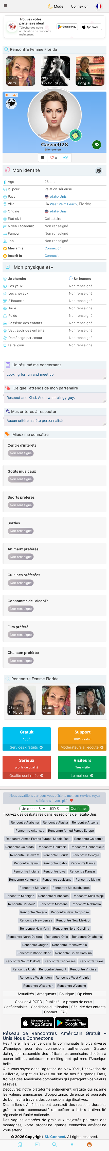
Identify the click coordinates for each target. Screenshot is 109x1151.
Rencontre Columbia (52, 847)
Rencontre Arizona (85, 822)
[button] (5, 5)
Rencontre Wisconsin (38, 986)
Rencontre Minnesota (53, 896)
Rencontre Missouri (21, 904)
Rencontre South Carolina (73, 953)
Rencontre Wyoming (71, 986)
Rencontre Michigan (20, 896)
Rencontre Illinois (83, 863)
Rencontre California (88, 839)
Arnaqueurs (46, 994)
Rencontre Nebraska (86, 904)
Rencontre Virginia (83, 969)
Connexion (79, 6)
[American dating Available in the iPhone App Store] (38, 1020)
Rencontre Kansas (83, 871)
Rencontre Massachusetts (70, 888)
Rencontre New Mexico (72, 920)
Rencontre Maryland (34, 888)
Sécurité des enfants (88, 1007)
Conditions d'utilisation (49, 1007)
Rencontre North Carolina (71, 928)
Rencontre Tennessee (60, 961)
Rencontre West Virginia (72, 977)
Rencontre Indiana (26, 871)
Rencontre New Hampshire (70, 912)
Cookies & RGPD (28, 1002)
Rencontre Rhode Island (34, 953)
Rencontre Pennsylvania (69, 945)
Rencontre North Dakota (24, 937)
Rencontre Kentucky (23, 879)
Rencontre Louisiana (56, 879)
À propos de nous (77, 1002)
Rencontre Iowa (54, 871)
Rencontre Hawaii (26, 863)
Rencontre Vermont (52, 969)
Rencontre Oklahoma (87, 937)
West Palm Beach (63, 204)
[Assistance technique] (89, 1145)
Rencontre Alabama (25, 822)
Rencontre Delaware (24, 855)
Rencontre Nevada (33, 912)
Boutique (66, 994)
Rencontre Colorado (19, 847)
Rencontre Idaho (55, 863)
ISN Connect (54, 1136)
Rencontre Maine (88, 879)
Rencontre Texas (91, 961)
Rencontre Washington (36, 977)
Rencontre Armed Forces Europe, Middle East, (38, 839)
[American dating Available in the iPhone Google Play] (71, 1020)
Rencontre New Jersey (36, 920)
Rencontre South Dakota (23, 961)
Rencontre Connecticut (87, 847)
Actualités (25, 994)
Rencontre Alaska (55, 822)
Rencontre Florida (55, 855)
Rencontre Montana (54, 904)
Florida (85, 203)
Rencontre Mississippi (88, 896)
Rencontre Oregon (35, 945)
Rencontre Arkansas (29, 830)
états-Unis (58, 196)
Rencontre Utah (24, 969)
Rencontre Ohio (57, 937)
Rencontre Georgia (85, 855)
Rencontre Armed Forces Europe (71, 830)
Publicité (52, 1002)
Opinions (84, 994)
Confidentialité (16, 1007)
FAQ (64, 1012)
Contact (50, 1012)
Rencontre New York (34, 928)
